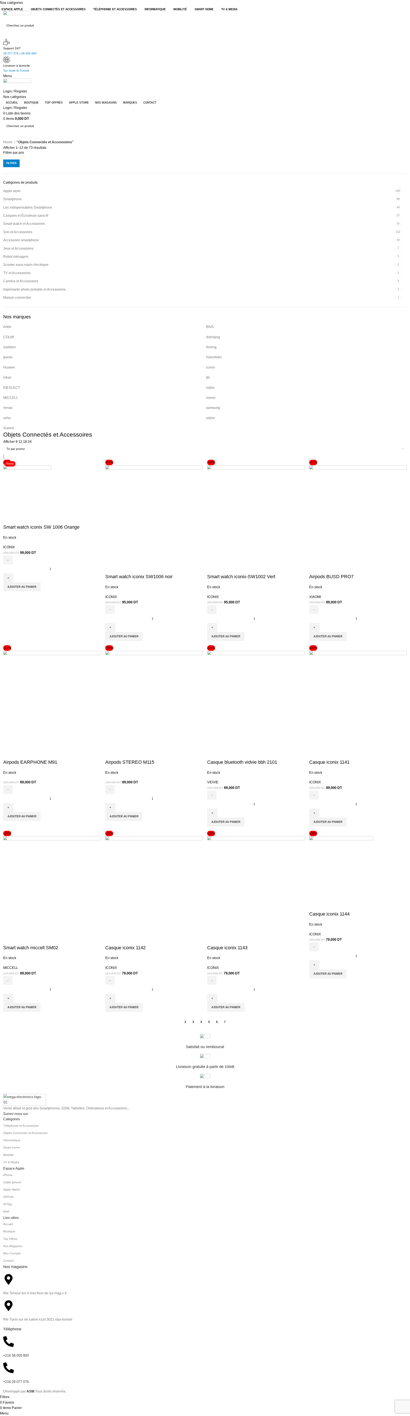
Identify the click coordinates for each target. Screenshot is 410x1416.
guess (7, 357)
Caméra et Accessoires (20, 281)
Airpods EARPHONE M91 (30, 762)
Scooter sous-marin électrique (25, 264)
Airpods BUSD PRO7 (331, 576)
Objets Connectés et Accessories (25, 1133)
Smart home (11, 1147)
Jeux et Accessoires (18, 248)
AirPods (8, 1196)
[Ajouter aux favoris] (20, 518)
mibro (210, 387)
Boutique (9, 1231)
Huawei (9, 367)
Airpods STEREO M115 (129, 762)
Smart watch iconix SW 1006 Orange (41, 527)
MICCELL (10, 397)
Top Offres (10, 1238)
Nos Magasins (12, 1246)
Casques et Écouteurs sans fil (25, 215)
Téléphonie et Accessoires (21, 1125)
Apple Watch (11, 1189)
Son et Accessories (17, 232)
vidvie (210, 418)
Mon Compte (12, 1253)
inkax (7, 377)
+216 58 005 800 (16, 1355)
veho (7, 418)
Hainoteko (214, 357)
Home (8, 142)
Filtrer (11, 163)
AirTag (7, 1204)
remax (8, 408)
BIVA (210, 327)
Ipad (6, 1211)
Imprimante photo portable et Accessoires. (34, 289)
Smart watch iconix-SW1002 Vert (241, 576)
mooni (210, 397)
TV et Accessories (17, 273)
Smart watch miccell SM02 (30, 947)
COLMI (8, 337)
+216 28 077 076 (16, 1382)
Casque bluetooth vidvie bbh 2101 (242, 762)
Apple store (11, 191)
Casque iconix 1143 (227, 947)
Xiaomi (8, 428)
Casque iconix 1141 (329, 762)
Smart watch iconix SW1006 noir (139, 576)
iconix (210, 367)
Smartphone (12, 199)
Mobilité (8, 1155)
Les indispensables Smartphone (27, 207)
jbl (208, 377)
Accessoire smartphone (21, 240)
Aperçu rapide (8, 518)
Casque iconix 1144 (329, 914)
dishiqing (213, 337)
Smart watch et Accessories (24, 223)
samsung (213, 408)
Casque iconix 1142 (125, 947)
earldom (9, 347)
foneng (211, 347)
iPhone (8, 1175)
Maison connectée (17, 297)
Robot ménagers (15, 256)
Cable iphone (12, 1182)
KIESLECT (11, 387)
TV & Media (11, 1162)
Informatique (11, 1140)
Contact (8, 1260)
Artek (7, 327)
